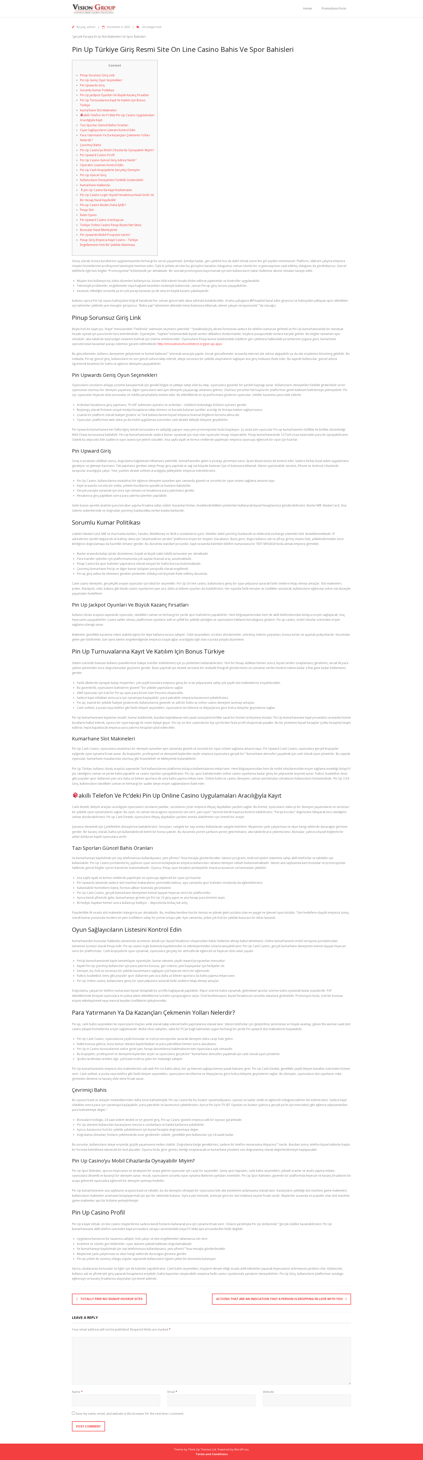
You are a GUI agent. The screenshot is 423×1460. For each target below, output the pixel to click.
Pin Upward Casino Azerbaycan (102, 220)
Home (307, 8)
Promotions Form (334, 8)
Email (172, 1392)
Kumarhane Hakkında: (95, 185)
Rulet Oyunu (88, 215)
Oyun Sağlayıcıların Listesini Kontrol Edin (107, 130)
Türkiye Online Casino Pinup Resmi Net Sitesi (110, 225)
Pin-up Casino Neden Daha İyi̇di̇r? (103, 205)
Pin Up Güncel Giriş (93, 175)
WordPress (241, 1449)
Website (268, 1392)
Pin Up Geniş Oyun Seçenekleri (101, 80)
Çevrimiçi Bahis (90, 145)
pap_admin (88, 27)
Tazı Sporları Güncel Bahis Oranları (104, 125)
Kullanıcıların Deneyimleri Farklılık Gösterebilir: (112, 180)
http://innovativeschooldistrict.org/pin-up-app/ (189, 344)
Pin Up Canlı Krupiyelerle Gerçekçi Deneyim (110, 170)
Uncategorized (151, 27)
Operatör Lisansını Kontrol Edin (101, 165)
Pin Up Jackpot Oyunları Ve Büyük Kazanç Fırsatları (114, 95)
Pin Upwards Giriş (92, 85)
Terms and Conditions (212, 1454)
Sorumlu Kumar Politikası (97, 90)
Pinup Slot (87, 210)
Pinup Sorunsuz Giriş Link (97, 75)
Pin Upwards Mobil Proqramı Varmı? (105, 235)
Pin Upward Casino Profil (97, 155)
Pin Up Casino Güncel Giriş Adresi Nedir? (108, 160)
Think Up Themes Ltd (202, 1449)
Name (77, 1392)
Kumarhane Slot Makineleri (98, 110)
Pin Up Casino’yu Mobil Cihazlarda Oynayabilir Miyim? (117, 150)
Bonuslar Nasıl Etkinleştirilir (99, 230)
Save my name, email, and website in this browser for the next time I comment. (130, 1414)
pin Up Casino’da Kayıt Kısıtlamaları (107, 190)
